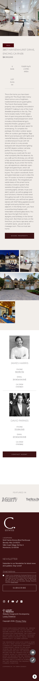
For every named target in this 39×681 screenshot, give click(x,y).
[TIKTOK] (17, 601)
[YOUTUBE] (12, 601)
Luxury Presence (9, 616)
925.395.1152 (19, 372)
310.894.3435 (19, 429)
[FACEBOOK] (8, 601)
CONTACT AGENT (19, 454)
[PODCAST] (21, 601)
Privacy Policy (14, 582)
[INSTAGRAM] (4, 601)
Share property (19, 236)
